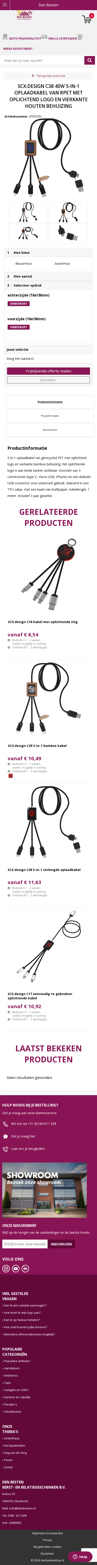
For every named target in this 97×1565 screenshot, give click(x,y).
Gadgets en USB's (16, 1390)
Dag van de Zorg (15, 1453)
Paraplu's (10, 1404)
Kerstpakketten (14, 1445)
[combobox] (44, 60)
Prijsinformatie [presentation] (50, 415)
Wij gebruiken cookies (47, 1547)
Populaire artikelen (17, 1361)
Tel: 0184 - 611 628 (14, 1515)
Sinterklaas (12, 1438)
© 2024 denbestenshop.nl (47, 1560)
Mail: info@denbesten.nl (19, 1508)
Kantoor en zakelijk (17, 1397)
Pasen (8, 1460)
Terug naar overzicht (51, 76)
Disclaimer (47, 1553)
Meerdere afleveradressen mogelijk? (29, 1334)
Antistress (11, 1375)
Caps (7, 1383)
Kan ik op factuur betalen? (22, 1320)
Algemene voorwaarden (47, 1533)
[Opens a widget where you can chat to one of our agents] (80, 1557)
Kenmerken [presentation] (50, 429)
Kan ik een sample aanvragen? (25, 1305)
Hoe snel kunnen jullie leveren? (25, 1327)
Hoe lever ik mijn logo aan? (22, 1313)
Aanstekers (12, 1368)
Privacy (47, 1540)
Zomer (8, 1467)
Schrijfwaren (12, 1412)
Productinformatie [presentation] (50, 401)
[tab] (50, 402)
